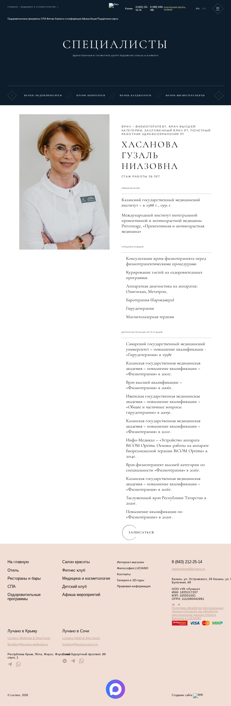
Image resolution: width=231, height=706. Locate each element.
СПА (44, 18)
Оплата (210, 614)
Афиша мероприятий (81, 595)
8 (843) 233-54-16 (142, 8)
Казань (129, 8)
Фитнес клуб (73, 570)
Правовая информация (133, 586)
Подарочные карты (107, 18)
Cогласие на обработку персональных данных (195, 612)
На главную (18, 562)
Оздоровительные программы (24, 18)
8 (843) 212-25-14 (187, 562)
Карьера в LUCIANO (186, 618)
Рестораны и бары (24, 578)
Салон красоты (76, 562)
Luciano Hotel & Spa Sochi (81, 638)
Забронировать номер (175, 8)
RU (198, 9)
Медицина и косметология (86, 578)
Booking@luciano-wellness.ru (28, 644)
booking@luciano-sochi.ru (80, 644)
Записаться (141, 532)
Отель (13, 570)
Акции (93, 18)
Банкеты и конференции (68, 18)
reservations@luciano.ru (188, 568)
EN (204, 9)
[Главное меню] (218, 8)
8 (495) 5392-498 (157, 8)
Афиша (86, 18)
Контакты (124, 574)
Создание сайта (182, 695)
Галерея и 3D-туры (130, 580)
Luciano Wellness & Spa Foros (29, 638)
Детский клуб (74, 587)
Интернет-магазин (130, 562)
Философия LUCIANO (132, 568)
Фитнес (51, 18)
